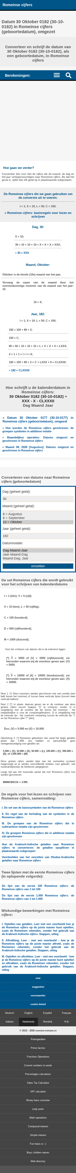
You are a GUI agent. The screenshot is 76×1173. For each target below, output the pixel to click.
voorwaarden (38, 995)
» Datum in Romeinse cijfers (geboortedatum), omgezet (38, 419)
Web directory (38, 1161)
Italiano (9, 1021)
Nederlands (28, 1021)
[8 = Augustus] (38, 514)
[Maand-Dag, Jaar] (38, 558)
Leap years (38, 1109)
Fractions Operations (38, 1056)
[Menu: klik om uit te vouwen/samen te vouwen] (58, 75)
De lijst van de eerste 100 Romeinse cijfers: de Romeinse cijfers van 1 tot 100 (38, 887)
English (28, 1013)
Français (66, 1013)
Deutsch (9, 1013)
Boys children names (38, 1152)
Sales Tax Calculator (38, 1082)
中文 (66, 1021)
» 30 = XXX (22, 252)
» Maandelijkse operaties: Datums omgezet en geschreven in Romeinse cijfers (38, 439)
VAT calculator (38, 1091)
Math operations (38, 1117)
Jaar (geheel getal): (16, 529)
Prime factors (38, 1048)
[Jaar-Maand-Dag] (38, 555)
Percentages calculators (38, 1074)
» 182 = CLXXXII (19, 370)
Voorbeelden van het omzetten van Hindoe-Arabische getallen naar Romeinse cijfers (38, 858)
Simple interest (38, 1135)
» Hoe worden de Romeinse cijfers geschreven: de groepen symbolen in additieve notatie (38, 429)
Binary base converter (38, 1100)
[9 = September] (38, 518)
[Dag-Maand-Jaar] (38, 550)
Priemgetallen (38, 1039)
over (38, 978)
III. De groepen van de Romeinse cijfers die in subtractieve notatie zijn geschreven (38, 825)
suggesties (38, 986)
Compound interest (38, 1126)
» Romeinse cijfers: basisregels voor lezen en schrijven (38, 214)
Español (47, 1013)
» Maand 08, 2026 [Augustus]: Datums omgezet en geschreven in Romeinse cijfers (38, 448)
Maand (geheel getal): (18, 506)
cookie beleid (38, 1004)
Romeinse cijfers (17, 5)
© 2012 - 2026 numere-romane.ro (38, 1030)
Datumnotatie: (12, 543)
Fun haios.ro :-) (38, 1143)
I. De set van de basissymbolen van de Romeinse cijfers (37, 807)
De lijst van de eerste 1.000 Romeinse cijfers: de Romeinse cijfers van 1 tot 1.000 (38, 897)
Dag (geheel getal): (16, 491)
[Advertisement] (38, 121)
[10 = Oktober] (38, 522)
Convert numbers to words (38, 1065)
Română (47, 1021)
